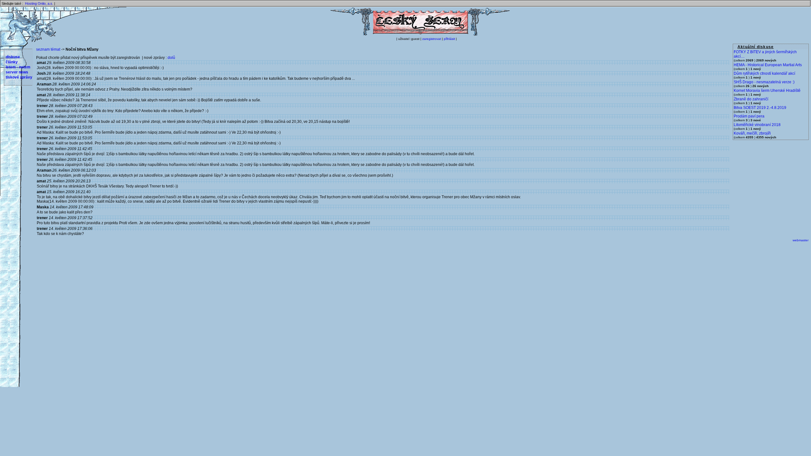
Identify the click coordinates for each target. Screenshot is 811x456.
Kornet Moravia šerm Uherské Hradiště (767, 90)
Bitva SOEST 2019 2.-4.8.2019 (760, 107)
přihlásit (449, 39)
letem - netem (18, 67)
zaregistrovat (431, 39)
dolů (171, 57)
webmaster (800, 240)
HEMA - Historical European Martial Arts (768, 65)
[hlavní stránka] (420, 34)
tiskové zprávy (19, 77)
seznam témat (48, 49)
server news (17, 72)
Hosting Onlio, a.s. (39, 3)
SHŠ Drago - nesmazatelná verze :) (764, 82)
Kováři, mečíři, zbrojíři (752, 133)
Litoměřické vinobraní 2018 (757, 125)
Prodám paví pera (749, 116)
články (12, 62)
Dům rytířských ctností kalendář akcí (764, 73)
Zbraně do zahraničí (751, 99)
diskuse (13, 57)
